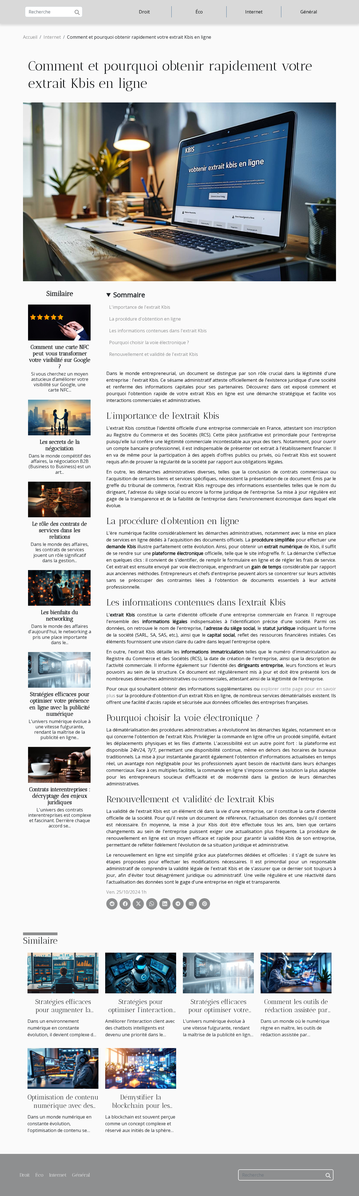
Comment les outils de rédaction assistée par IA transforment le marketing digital (296, 1014)
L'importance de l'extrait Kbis (139, 307)
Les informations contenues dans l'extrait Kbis (158, 331)
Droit (144, 12)
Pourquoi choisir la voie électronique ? (149, 342)
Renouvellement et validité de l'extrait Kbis (153, 354)
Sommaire (129, 294)
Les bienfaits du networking (59, 615)
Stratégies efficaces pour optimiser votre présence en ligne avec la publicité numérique (59, 704)
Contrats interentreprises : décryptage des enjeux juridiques (59, 796)
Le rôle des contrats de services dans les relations (59, 530)
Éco (199, 12)
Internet (254, 12)
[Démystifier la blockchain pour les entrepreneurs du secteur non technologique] (140, 1068)
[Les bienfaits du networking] (59, 588)
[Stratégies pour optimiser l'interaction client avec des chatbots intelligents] (140, 972)
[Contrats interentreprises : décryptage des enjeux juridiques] (59, 765)
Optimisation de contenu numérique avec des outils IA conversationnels (62, 1109)
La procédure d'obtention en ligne (145, 319)
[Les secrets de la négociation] (59, 417)
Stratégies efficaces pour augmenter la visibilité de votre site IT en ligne (63, 1014)
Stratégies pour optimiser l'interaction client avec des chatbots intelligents (140, 1014)
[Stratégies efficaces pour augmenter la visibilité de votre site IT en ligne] (62, 972)
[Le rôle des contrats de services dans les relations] (59, 499)
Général (308, 12)
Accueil (30, 37)
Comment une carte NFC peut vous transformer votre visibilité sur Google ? (59, 357)
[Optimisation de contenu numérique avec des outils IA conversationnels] (62, 1068)
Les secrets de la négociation (60, 445)
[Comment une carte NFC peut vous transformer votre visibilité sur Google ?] (59, 322)
